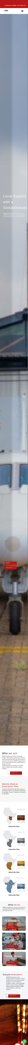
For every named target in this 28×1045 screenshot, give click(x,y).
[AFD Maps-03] (14, 852)
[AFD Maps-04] (14, 875)
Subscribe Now (14, 826)
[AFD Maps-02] (14, 829)
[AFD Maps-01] (14, 807)
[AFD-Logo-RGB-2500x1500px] (5, 9)
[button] (25, 1041)
